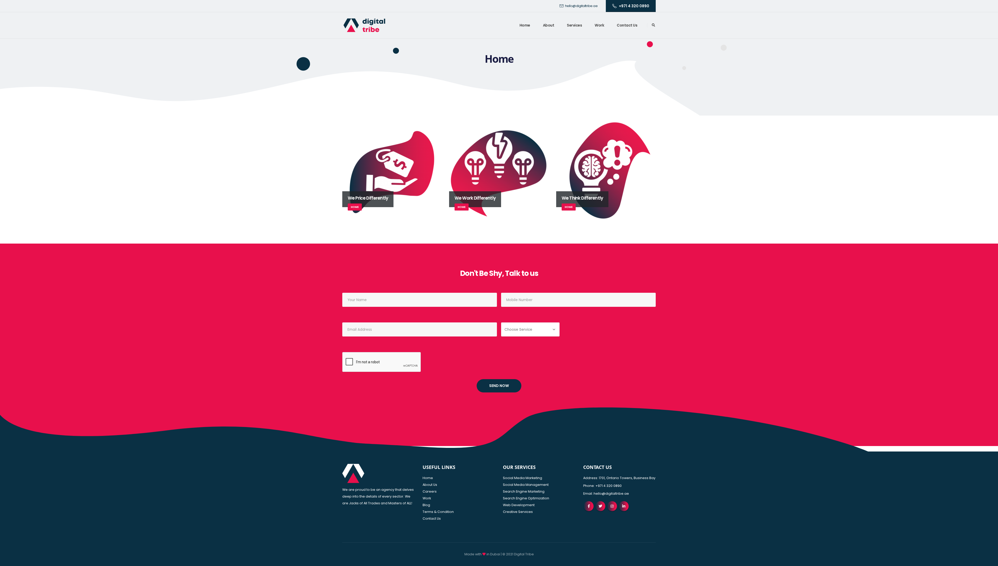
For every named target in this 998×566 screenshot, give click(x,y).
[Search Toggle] (653, 25)
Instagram (612, 506)
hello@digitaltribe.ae (581, 6)
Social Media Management (526, 484)
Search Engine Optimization (526, 498)
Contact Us (627, 25)
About (548, 25)
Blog (426, 505)
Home (525, 25)
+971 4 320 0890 (634, 6)
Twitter (600, 506)
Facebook (589, 506)
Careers (430, 491)
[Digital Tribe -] (364, 25)
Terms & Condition (438, 512)
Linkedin (624, 506)
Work (599, 25)
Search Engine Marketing (523, 491)
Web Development (519, 505)
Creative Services (518, 512)
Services (574, 25)
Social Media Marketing (522, 478)
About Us (430, 484)
